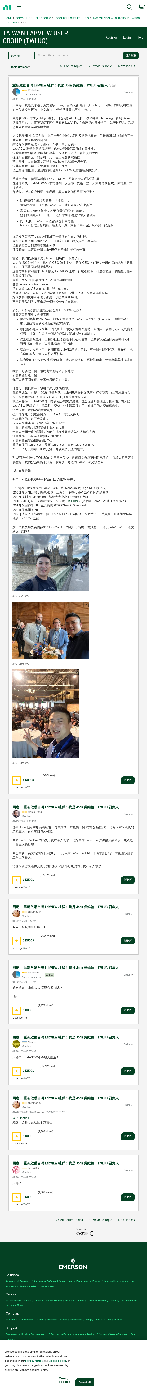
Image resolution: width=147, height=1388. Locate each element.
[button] (50, 562)
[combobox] (78, 55)
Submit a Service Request (113, 1334)
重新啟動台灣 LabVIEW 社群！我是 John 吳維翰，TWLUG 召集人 (60, 85)
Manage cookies (64, 1380)
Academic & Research (18, 1281)
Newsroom (76, 1319)
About (40, 1319)
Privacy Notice (34, 1360)
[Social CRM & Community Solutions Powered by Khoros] (84, 1232)
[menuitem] (129, 8)
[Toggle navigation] (23, 8)
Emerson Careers (57, 1319)
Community (23, 18)
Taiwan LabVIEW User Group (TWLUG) (116, 18)
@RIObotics (20, 1118)
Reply (128, 780)
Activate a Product (85, 1334)
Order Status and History (48, 1300)
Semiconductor (28, 1285)
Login (127, 37)
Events (118, 1319)
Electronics (82, 1281)
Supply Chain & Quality (98, 1319)
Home (8, 18)
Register (111, 37)
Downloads (12, 1334)
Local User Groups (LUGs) (72, 18)
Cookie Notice (57, 1360)
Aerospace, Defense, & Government (53, 1281)
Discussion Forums (61, 1334)
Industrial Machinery (115, 1281)
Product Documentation (34, 1334)
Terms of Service (96, 1300)
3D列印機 (71, 501)
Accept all (85, 1382)
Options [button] (128, 92)
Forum (12, 22)
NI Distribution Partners (18, 1300)
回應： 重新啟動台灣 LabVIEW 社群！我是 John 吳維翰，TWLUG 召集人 (65, 807)
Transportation (48, 1285)
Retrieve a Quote (74, 1300)
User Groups (42, 18)
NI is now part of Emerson (19, 1319)
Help (140, 37)
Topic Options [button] (19, 67)
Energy (96, 1281)
